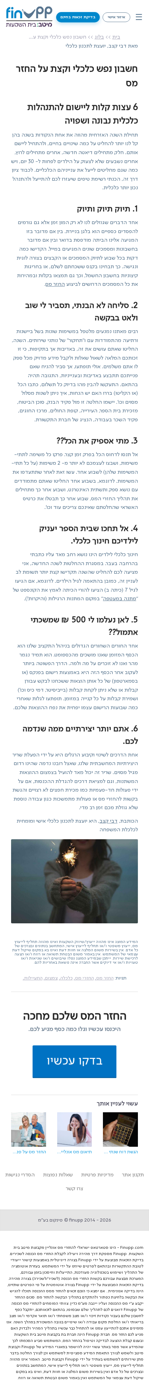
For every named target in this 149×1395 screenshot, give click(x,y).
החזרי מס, (84, 978)
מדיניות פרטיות (97, 1175)
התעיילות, (33, 978)
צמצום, (51, 978)
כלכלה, (66, 978)
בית (116, 37)
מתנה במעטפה (119, 599)
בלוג (99, 37)
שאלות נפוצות (58, 1175)
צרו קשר (74, 1189)
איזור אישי (116, 17)
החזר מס (55, 284)
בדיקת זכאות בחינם (78, 17)
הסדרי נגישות (20, 1175)
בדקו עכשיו (74, 1061)
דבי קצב (108, 821)
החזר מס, (104, 978)
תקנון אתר (133, 1175)
